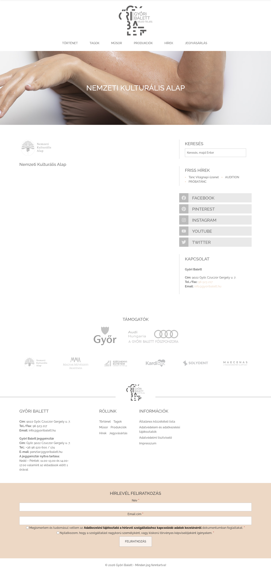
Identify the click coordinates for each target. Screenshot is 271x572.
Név (135, 500)
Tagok (94, 43)
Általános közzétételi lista (157, 421)
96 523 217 (205, 282)
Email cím (135, 514)
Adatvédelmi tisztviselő (155, 437)
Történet (70, 43)
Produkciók (143, 43)
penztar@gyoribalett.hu (46, 452)
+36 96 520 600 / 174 (40, 447)
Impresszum (147, 443)
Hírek (168, 43)
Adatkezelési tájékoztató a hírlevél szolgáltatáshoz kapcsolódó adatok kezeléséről (142, 528)
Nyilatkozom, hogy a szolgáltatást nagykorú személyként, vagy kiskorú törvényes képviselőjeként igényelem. (136, 533)
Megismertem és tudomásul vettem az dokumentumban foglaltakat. (137, 527)
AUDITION (232, 177)
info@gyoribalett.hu (207, 286)
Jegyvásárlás (196, 43)
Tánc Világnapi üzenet (204, 177)
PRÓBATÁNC (197, 181)
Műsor (116, 43)
